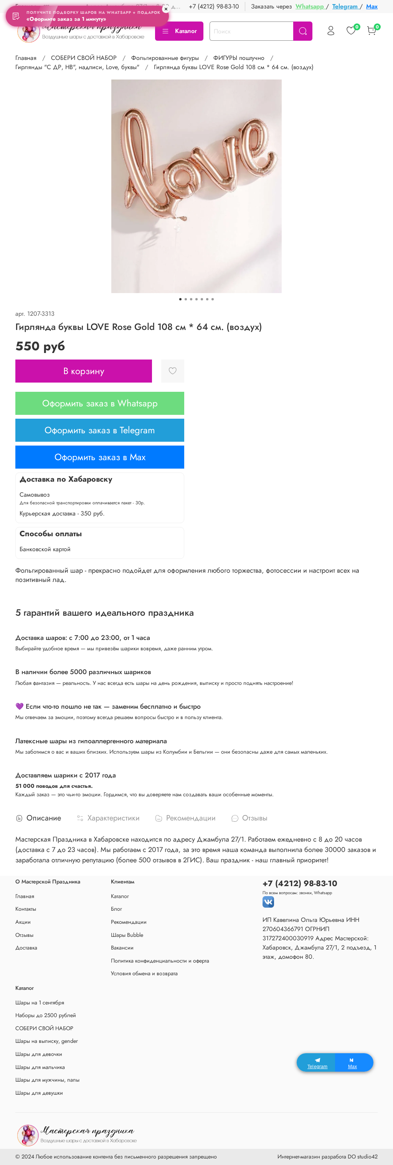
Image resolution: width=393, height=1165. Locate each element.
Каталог (186, 31)
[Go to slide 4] (196, 299)
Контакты (25, 909)
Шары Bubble (127, 935)
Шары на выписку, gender (46, 1041)
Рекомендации (129, 922)
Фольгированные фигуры (165, 57)
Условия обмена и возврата (144, 973)
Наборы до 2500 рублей (45, 1015)
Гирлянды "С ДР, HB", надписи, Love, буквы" (77, 67)
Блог (116, 909)
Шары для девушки (39, 1093)
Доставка (26, 947)
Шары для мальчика (40, 1067)
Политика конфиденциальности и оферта (160, 960)
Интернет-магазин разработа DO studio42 (327, 1156)
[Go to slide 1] (180, 299)
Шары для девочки (38, 1054)
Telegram (346, 6)
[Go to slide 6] (207, 299)
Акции (23, 922)
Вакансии (122, 947)
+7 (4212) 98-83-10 (214, 6)
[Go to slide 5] (202, 299)
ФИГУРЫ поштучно (238, 57)
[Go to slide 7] (212, 299)
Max (372, 6)
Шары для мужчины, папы (47, 1080)
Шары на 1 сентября (39, 1002)
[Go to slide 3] (191, 299)
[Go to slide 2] (186, 299)
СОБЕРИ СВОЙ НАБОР (84, 57)
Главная (25, 57)
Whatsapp (311, 6)
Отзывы (24, 935)
